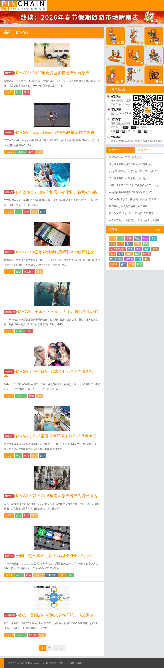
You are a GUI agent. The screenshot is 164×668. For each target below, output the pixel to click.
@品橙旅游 (125, 113)
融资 (130, 248)
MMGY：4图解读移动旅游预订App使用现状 (55, 252)
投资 (145, 243)
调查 (34, 455)
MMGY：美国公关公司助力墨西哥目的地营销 (58, 311)
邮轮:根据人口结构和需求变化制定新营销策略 (56, 192)
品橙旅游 (23, 5)
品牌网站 (51, 575)
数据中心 (9, 73)
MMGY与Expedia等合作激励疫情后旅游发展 (55, 132)
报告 (18, 515)
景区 (155, 248)
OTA (28, 575)
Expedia (10, 152)
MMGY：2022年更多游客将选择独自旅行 (52, 73)
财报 (120, 243)
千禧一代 (21, 396)
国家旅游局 (116, 259)
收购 (138, 248)
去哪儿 (113, 264)
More (158, 229)
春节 (123, 264)
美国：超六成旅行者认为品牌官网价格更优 (54, 555)
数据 (18, 92)
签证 (146, 259)
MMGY (9, 92)
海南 (129, 254)
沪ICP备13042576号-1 (71, 663)
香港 (137, 254)
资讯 (112, 238)
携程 (112, 243)
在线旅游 (9, 132)
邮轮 (42, 211)
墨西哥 (19, 331)
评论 (129, 238)
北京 (129, 243)
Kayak (9, 575)
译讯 (26, 92)
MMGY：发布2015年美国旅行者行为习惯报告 (56, 496)
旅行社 (32, 635)
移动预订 (29, 271)
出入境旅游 (10, 615)
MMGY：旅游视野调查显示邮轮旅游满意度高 (56, 436)
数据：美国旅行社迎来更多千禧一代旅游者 (56, 615)
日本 (138, 259)
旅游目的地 (10, 312)
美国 (30, 152)
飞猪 (112, 254)
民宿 (139, 264)
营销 (26, 211)
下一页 (58, 648)
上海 (120, 254)
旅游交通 (9, 192)
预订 (70, 575)
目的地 (129, 259)
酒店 (145, 238)
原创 (153, 238)
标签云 (113, 229)
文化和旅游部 (117, 248)
